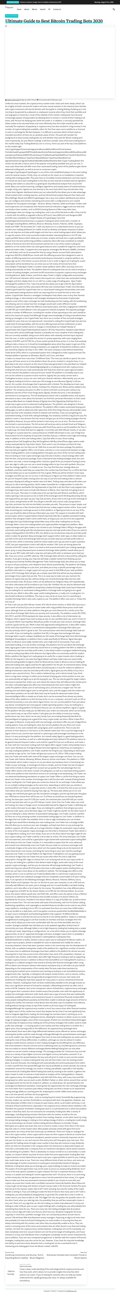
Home (19, 9)
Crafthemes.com (71, 1291)
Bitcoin (34, 9)
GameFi (42, 9)
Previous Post (9, 1252)
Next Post (84, 1252)
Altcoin (26, 9)
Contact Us (57, 9)
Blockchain (11, 16)
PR (49, 9)
